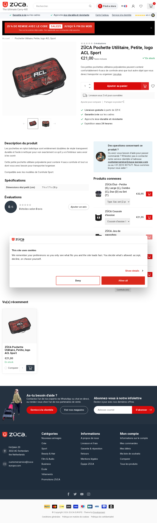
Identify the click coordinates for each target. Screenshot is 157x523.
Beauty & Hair (48, 453)
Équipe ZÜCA (87, 464)
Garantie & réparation (91, 448)
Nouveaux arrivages (51, 438)
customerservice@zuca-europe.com (128, 162)
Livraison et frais (89, 443)
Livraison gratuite (94, 110)
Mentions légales (89, 459)
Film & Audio (48, 459)
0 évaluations (100, 43)
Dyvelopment (99, 512)
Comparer (13, 368)
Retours (85, 453)
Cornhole (123, 289)
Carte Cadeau (102, 15)
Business (46, 464)
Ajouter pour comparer (91, 102)
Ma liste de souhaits (130, 453)
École (44, 469)
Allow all (123, 280)
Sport (44, 448)
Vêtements (47, 474)
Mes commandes (129, 443)
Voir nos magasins (74, 410)
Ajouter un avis (79, 207)
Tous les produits (129, 464)
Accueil (6, 38)
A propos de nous (90, 438)
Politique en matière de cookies (75, 517)
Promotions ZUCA (51, 479)
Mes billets (125, 448)
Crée (44, 443)
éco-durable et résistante (76, 15)
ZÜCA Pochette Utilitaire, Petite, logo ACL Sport (17, 350)
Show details (132, 270)
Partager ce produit (113, 102)
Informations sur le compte (134, 438)
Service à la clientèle (121, 15)
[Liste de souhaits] (140, 6)
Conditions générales (51, 517)
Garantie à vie (19, 15)
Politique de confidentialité (102, 517)
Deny (78, 280)
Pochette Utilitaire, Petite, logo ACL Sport (35, 38)
